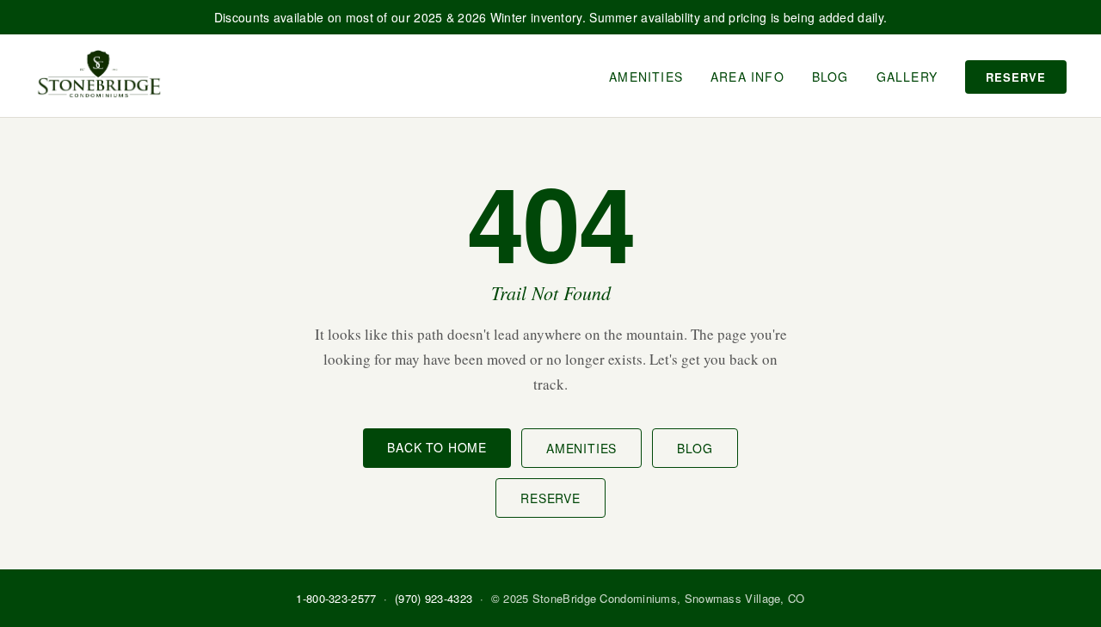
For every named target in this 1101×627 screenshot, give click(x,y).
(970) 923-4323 (433, 598)
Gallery (907, 76)
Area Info (747, 76)
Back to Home (437, 447)
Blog (830, 76)
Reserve (1016, 77)
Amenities (646, 76)
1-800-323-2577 (336, 598)
